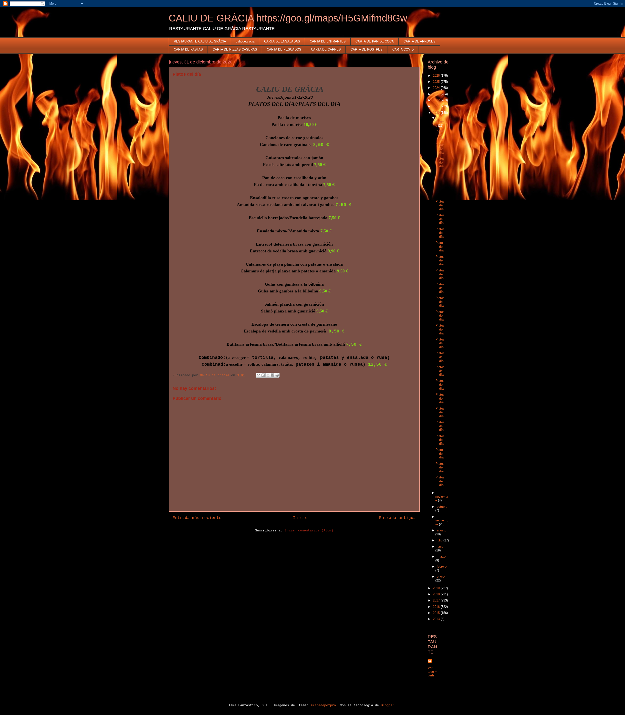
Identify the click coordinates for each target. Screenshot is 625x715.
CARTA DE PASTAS (188, 49)
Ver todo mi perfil (433, 671)
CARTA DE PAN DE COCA (374, 41)
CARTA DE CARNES (326, 49)
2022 (437, 100)
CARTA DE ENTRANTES (328, 41)
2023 (437, 94)
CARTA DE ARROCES (420, 41)
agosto (441, 530)
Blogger (388, 705)
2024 (437, 88)
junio (440, 546)
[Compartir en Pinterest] (277, 375)
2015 (437, 613)
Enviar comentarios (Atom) (308, 530)
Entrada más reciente (197, 518)
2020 (437, 112)
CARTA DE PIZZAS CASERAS (235, 49)
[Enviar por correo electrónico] (258, 375)
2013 (437, 619)
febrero (442, 566)
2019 (437, 588)
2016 (437, 607)
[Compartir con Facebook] (272, 375)
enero (441, 576)
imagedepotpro (323, 705)
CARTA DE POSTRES (367, 49)
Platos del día (440, 134)
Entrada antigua (397, 518)
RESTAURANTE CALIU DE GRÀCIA (200, 41)
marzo (441, 556)
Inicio (300, 518)
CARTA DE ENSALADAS (282, 41)
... (440, 184)
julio (440, 540)
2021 (437, 106)
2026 (437, 75)
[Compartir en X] (267, 375)
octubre (442, 506)
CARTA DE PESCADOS (284, 49)
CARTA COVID (403, 49)
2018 (437, 594)
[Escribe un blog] (263, 375)
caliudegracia (245, 41)
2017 (437, 600)
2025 (437, 81)
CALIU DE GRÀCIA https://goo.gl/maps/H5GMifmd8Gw (288, 18)
